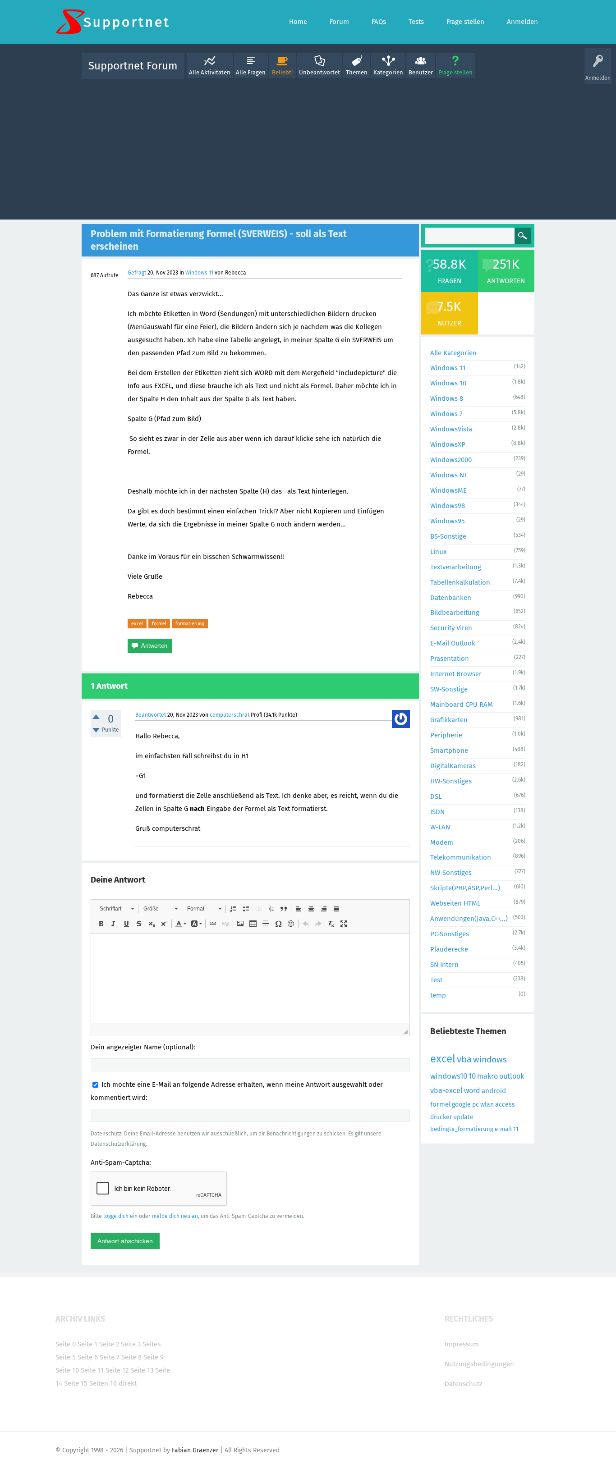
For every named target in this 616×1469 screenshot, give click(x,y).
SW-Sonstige (449, 689)
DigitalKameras (453, 766)
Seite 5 (65, 1357)
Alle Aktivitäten (209, 72)
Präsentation (449, 658)
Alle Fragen (251, 72)
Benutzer (421, 72)
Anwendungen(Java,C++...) (469, 919)
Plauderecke (449, 949)
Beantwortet (150, 715)
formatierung (189, 623)
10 (472, 1076)
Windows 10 (448, 383)
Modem (441, 842)
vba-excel (446, 1090)
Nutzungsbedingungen (479, 1364)
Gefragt (137, 273)
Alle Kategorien (453, 353)
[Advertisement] (308, 147)
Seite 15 (75, 1383)
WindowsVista (451, 429)
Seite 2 (109, 1344)
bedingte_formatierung (461, 1129)
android (494, 1091)
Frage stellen (455, 72)
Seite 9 (153, 1357)
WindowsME (448, 490)
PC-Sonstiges (449, 934)
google (461, 1104)
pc (475, 1104)
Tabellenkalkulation (460, 582)
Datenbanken (450, 598)
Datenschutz (464, 1384)
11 (516, 1129)
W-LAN (440, 827)
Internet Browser (456, 674)
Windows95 (447, 521)
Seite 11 (92, 1370)
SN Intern (444, 965)
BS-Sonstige (448, 536)
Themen (357, 72)
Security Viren (451, 628)
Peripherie (446, 735)
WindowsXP (447, 444)
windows (490, 1059)
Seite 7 (110, 1357)
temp (438, 995)
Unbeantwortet (319, 72)
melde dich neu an (175, 1216)
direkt (128, 1383)
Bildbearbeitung (454, 613)
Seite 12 (117, 1370)
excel (137, 623)
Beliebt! (282, 72)
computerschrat (229, 715)
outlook (511, 1076)
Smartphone (449, 750)
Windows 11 (199, 273)
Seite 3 (131, 1344)
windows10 (448, 1076)
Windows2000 (451, 460)
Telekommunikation (460, 857)
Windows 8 (446, 398)
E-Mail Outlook (452, 643)
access (505, 1104)
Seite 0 (65, 1344)
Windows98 (447, 506)
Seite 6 (88, 1357)
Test (436, 980)
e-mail (503, 1129)
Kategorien (388, 72)
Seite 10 (67, 1370)
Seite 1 (87, 1344)
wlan (487, 1104)
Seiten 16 (103, 1383)
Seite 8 (131, 1357)
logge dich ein (120, 1216)
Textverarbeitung (455, 567)
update (463, 1117)
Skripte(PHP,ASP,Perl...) (465, 888)
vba (464, 1059)
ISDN (437, 812)
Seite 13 (141, 1370)
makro (487, 1076)
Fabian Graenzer (195, 1450)
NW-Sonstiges (451, 873)
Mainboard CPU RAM (461, 704)
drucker (441, 1117)
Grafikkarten (449, 720)
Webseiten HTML (455, 903)
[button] (116, 908)
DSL (435, 796)
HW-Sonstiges (451, 781)
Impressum (462, 1344)
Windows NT (449, 475)
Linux (438, 552)
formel (159, 623)
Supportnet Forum (133, 65)
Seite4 (152, 1344)
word (472, 1090)
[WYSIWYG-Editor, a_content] (250, 979)
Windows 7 (446, 414)
